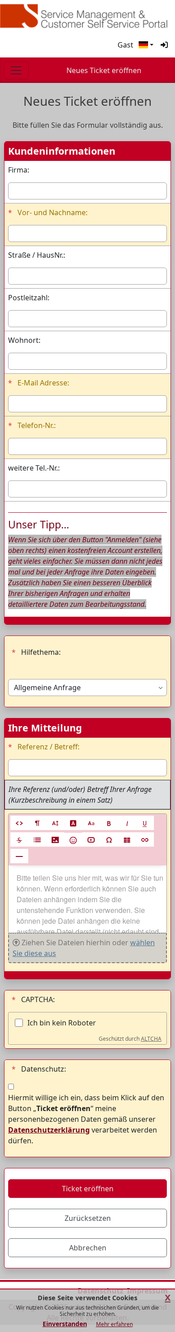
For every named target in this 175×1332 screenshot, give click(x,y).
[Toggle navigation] (16, 70)
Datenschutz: (39, 1069)
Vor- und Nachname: (48, 212)
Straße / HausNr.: (36, 255)
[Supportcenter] (87, 16)
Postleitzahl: (28, 298)
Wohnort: (24, 340)
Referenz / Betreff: (43, 747)
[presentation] (87, 899)
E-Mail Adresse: (38, 383)
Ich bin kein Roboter (61, 1023)
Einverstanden (65, 1323)
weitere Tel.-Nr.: (34, 468)
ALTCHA (151, 1038)
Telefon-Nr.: (32, 425)
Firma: (18, 170)
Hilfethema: (36, 652)
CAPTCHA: (33, 999)
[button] (146, 44)
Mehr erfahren (114, 1324)
